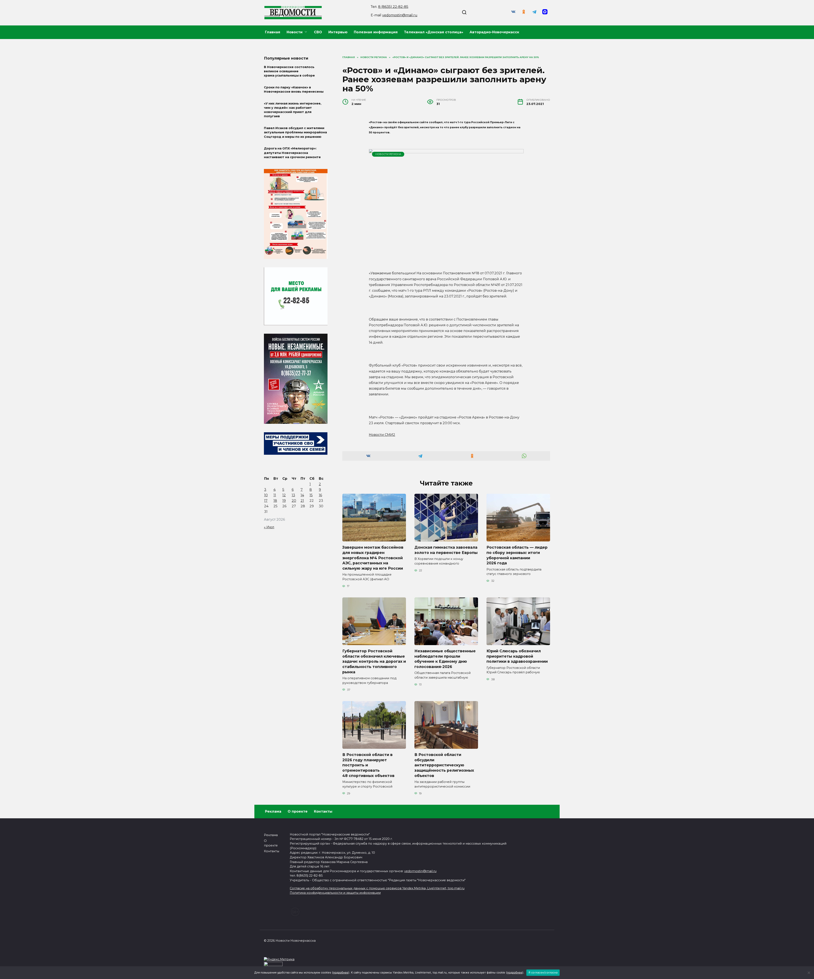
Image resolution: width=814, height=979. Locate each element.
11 (274, 495)
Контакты (323, 811)
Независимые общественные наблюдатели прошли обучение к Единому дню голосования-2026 (445, 659)
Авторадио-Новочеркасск (494, 32)
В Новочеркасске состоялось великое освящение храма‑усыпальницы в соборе (289, 71)
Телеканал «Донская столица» (433, 32)
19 (284, 501)
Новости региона (388, 154)
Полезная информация (376, 32)
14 (302, 495)
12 (284, 495)
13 (293, 495)
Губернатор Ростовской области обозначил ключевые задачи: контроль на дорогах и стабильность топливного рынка (374, 661)
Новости (294, 32)
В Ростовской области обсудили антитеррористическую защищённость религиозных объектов (444, 765)
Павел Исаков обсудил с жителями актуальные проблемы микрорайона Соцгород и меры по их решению (295, 132)
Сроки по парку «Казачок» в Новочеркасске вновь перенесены (293, 89)
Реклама (273, 811)
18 (275, 501)
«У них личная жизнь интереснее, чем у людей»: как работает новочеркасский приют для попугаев (292, 110)
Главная (272, 32)
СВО (318, 32)
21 (302, 501)
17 (266, 501)
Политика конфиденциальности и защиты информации (335, 893)
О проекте (298, 811)
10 (266, 495)
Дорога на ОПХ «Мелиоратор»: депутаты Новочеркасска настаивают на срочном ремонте (292, 153)
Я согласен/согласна (543, 972)
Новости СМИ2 (382, 435)
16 (320, 495)
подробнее (340, 972)
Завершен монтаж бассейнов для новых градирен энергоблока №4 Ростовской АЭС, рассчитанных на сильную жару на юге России (372, 557)
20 (294, 501)
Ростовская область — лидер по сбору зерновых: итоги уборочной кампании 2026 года (517, 555)
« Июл (269, 527)
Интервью (337, 32)
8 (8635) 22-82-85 (393, 7)
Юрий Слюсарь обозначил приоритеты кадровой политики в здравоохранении (517, 656)
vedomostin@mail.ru (399, 15)
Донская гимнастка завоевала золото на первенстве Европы (446, 550)
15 (311, 495)
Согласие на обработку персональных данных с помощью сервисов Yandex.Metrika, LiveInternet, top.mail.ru (377, 888)
